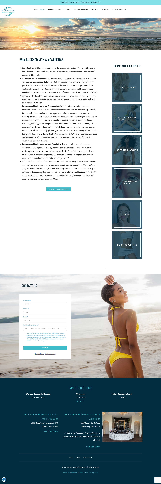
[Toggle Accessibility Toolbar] (4, 479)
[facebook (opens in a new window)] (77, 401)
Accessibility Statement (70, 473)
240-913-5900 (93, 447)
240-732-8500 (51, 431)
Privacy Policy (94, 473)
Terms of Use (83, 473)
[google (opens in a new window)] (80, 401)
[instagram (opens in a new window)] (83, 401)
